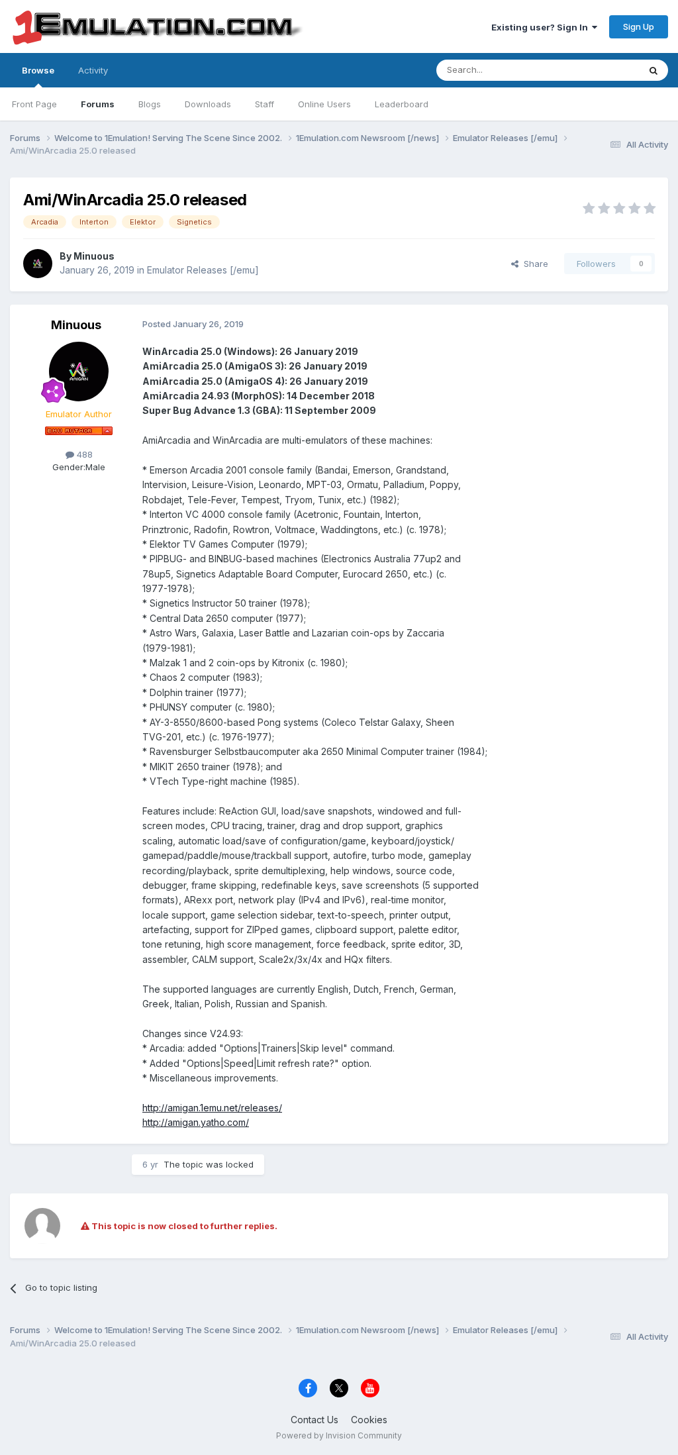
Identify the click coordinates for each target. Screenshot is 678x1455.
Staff (264, 104)
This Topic (600, 70)
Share (533, 263)
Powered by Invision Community (339, 1435)
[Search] (653, 70)
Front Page (34, 104)
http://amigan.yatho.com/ (195, 1122)
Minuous (94, 256)
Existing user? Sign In (541, 27)
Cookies (369, 1419)
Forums (98, 104)
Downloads (208, 104)
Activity (93, 70)
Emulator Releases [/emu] (203, 270)
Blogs (149, 104)
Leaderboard (401, 104)
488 (83, 454)
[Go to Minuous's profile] (37, 263)
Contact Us (314, 1419)
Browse (38, 70)
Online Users (324, 104)
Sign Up (638, 26)
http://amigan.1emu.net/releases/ (212, 1107)
